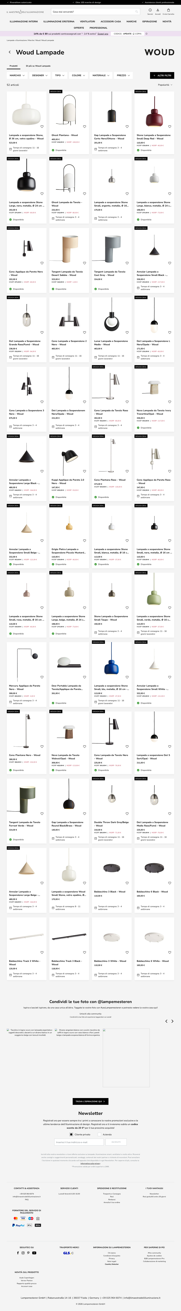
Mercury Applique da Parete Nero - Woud (24, 687)
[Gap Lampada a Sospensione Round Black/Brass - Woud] (69, 811)
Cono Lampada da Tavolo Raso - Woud (111, 412)
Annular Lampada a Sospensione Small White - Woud (152, 687)
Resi (112, 1196)
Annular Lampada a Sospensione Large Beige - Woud (23, 893)
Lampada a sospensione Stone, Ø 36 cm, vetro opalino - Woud (26, 137)
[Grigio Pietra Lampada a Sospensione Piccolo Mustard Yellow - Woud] (69, 537)
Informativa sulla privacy (90, 1163)
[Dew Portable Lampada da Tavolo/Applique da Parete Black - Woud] (69, 674)
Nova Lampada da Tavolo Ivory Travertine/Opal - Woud (154, 412)
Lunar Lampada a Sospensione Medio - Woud (111, 342)
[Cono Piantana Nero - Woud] (27, 742)
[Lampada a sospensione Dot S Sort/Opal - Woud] (154, 742)
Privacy (112, 1258)
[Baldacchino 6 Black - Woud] (154, 880)
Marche (31, 40)
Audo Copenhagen (26, 1277)
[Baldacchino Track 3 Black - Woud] (69, 948)
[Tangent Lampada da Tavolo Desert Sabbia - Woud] (69, 260)
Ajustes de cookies (154, 1255)
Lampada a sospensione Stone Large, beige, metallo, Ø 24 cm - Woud (68, 618)
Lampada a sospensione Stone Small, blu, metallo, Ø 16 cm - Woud (111, 687)
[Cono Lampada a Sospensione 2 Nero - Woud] (69, 329)
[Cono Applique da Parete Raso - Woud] (154, 468)
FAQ (26, 1199)
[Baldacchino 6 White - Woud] (154, 948)
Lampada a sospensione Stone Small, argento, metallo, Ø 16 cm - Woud (111, 204)
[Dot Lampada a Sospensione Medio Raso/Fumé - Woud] (154, 811)
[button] (42, 126)
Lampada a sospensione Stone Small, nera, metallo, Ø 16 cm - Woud (154, 551)
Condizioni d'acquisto (111, 1255)
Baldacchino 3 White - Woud (110, 961)
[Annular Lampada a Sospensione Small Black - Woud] (154, 260)
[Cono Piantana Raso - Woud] (112, 468)
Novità (167, 21)
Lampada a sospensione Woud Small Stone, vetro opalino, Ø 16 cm (68, 893)
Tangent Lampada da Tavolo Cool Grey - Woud (109, 273)
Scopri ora (103, 33)
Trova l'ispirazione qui (89, 1101)
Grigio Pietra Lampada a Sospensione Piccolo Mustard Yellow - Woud (68, 551)
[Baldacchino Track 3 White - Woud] (27, 948)
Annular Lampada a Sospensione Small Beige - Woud (23, 551)
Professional (98, 27)
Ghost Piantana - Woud (65, 135)
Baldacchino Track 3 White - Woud (24, 962)
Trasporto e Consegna (112, 1194)
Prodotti (14, 65)
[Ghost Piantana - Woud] (69, 123)
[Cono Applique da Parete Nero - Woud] (27, 260)
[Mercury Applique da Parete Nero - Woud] (27, 674)
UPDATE (127, 33)
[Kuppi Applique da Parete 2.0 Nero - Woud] (69, 468)
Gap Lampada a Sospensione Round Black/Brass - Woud (67, 824)
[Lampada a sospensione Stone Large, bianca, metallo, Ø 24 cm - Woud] (154, 191)
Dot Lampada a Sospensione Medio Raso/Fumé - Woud (152, 824)
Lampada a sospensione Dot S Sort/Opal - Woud (153, 757)
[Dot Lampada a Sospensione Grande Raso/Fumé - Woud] (27, 329)
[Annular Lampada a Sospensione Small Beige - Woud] (27, 537)
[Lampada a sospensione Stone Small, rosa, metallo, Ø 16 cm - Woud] (27, 605)
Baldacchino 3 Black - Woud (109, 891)
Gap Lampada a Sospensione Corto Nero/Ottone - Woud (110, 137)
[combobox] (95, 11)
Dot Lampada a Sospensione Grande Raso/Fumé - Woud (24, 342)
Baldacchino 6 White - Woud (153, 961)
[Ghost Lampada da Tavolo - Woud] (69, 191)
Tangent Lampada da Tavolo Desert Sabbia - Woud (67, 273)
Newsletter (154, 1194)
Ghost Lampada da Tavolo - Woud (67, 204)
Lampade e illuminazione (17, 40)
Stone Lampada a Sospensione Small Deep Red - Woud (154, 137)
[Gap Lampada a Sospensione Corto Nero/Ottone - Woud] (112, 123)
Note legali (111, 1261)
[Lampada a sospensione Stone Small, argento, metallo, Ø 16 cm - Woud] (112, 191)
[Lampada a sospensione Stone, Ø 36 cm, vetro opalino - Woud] (27, 123)
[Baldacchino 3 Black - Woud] (112, 880)
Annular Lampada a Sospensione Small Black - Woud (151, 273)
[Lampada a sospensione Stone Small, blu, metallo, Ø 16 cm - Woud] (112, 674)
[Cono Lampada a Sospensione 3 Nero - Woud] (27, 399)
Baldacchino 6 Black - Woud (152, 891)
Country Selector (112, 1264)
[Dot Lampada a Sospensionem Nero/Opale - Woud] (69, 399)
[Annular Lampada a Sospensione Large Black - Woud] (27, 468)
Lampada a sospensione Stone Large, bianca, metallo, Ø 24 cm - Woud (154, 204)
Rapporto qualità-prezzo (26, 1283)
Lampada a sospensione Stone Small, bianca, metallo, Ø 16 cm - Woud (111, 551)
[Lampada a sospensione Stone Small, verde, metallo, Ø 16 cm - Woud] (154, 605)
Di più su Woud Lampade (38, 65)
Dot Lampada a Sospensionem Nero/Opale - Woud (68, 412)
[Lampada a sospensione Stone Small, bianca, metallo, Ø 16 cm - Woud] (112, 537)
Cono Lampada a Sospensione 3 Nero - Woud (26, 412)
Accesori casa (26, 1286)
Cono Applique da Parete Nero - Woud (26, 273)
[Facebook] (18, 1252)
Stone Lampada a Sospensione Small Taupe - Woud (111, 618)
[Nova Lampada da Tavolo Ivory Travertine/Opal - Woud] (154, 399)
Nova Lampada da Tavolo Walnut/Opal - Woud (65, 757)
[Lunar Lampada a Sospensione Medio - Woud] (112, 329)
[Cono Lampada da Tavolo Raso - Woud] (112, 399)
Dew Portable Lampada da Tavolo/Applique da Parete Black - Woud (66, 687)
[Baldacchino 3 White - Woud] (112, 948)
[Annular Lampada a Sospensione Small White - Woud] (154, 674)
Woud (37, 40)
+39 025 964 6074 (27, 1194)
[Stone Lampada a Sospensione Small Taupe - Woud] (112, 605)
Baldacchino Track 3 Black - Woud (67, 962)
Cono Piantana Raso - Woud (109, 479)
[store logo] (25, 12)
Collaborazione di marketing (154, 1261)
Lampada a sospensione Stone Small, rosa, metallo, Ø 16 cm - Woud (26, 618)
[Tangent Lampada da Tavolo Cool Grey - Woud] (112, 260)
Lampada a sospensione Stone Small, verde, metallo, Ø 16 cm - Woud (154, 618)
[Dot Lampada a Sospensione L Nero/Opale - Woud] (154, 329)
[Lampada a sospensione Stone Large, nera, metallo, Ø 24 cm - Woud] (27, 191)
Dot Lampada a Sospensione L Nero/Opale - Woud (153, 342)
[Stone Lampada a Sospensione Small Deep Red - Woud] (154, 123)
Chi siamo (112, 1253)
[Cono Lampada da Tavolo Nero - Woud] (112, 742)
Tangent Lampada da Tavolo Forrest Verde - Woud (24, 824)
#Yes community (154, 1253)
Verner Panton (27, 1280)
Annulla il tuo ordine (112, 1202)
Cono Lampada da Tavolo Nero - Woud (111, 757)
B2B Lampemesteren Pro (154, 1258)
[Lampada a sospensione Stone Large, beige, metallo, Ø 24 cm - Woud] (69, 605)
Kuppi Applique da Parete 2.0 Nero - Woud (68, 481)
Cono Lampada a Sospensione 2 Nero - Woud (69, 342)
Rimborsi (111, 1199)
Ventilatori (87, 21)
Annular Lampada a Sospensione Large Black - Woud (23, 481)
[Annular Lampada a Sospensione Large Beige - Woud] (27, 880)
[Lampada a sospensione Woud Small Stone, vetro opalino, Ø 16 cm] (69, 880)
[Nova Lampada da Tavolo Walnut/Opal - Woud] (69, 742)
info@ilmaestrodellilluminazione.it (27, 1196)
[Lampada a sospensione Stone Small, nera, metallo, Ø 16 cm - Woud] (154, 537)
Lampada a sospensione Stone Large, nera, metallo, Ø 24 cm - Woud (26, 204)
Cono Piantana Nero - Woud (24, 755)
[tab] (17, 75)
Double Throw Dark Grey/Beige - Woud (111, 824)
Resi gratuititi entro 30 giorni (154, 1196)
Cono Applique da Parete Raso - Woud (154, 481)
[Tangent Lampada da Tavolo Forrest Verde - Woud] (27, 811)
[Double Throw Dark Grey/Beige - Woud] (112, 811)
